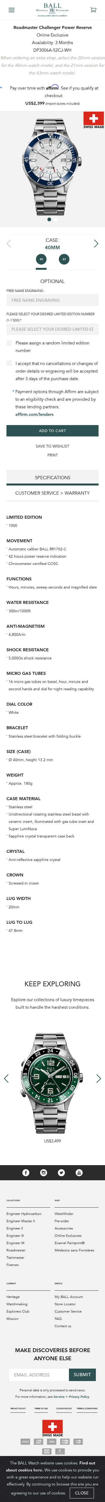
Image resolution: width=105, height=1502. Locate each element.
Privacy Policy (18, 1408)
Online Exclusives (68, 1235)
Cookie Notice (64, 1408)
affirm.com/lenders (34, 414)
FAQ (58, 1318)
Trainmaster (15, 1257)
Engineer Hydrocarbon (23, 1213)
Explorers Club (17, 1311)
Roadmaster (15, 1250)
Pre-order (62, 1221)
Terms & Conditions (87, 1408)
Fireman (12, 1265)
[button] (49, 219)
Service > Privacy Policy (71, 1396)
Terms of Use (41, 1408)
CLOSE (82, 1493)
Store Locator (65, 1304)
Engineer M (15, 1243)
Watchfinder (64, 1213)
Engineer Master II (20, 1221)
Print (52, 455)
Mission (12, 1318)
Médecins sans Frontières (74, 1250)
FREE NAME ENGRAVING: (25, 291)
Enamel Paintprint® (70, 1243)
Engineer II (14, 1228)
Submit (82, 1375)
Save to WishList (52, 446)
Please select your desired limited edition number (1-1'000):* (50, 317)
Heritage (13, 1296)
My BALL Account (69, 1296)
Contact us (63, 1326)
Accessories (64, 1228)
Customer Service (68, 1311)
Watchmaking (16, 1304)
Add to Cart (52, 430)
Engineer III (15, 1235)
